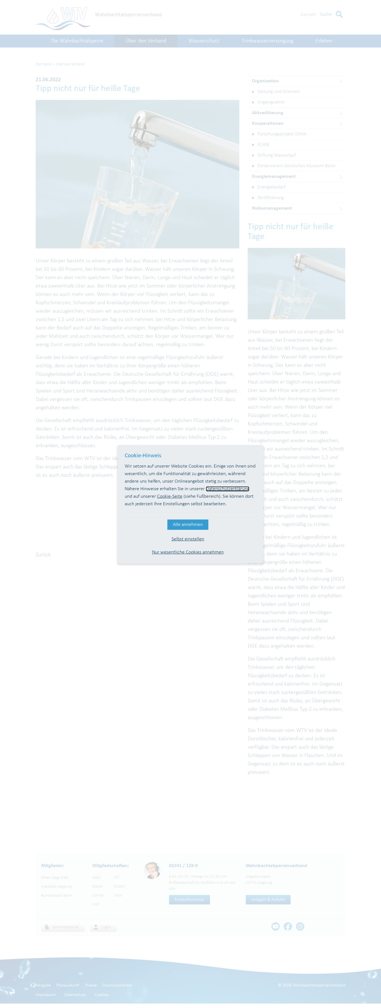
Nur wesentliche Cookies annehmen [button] (188, 552)
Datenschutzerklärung (227, 489)
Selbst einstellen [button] (188, 539)
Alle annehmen (188, 524)
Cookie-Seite (169, 496)
